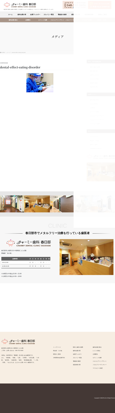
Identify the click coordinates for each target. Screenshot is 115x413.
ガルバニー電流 (49, 14)
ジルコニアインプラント (57, 20)
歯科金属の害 (22, 14)
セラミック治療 (42, 20)
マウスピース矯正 (98, 368)
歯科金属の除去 (13, 20)
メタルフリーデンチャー (72, 20)
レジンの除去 (96, 350)
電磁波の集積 (62, 14)
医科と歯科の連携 (78, 347)
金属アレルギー (35, 14)
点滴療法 (27, 20)
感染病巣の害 (76, 364)
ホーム (10, 14)
